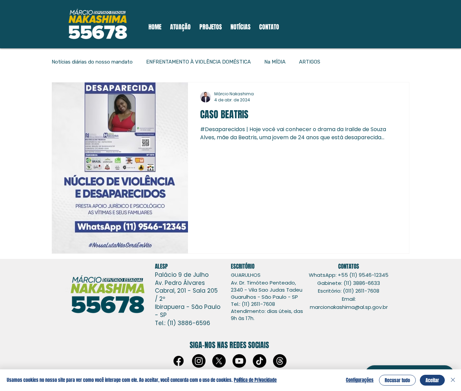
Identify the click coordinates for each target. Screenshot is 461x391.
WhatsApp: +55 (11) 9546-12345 (348, 274)
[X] (219, 361)
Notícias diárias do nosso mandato (92, 62)
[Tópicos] (280, 361)
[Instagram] (199, 361)
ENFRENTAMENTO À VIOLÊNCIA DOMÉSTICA (198, 62)
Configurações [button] (360, 380)
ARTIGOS (309, 62)
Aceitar (432, 380)
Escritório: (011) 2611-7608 (348, 290)
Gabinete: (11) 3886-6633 (348, 283)
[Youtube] (239, 361)
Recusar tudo (397, 380)
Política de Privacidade (255, 380)
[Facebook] (178, 361)
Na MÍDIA (275, 62)
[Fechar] (453, 380)
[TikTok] (259, 361)
